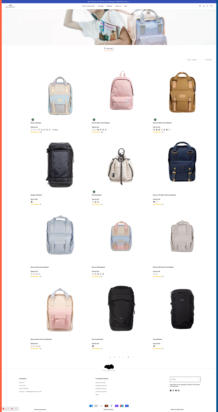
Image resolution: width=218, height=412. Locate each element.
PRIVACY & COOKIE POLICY (177, 409)
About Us (22, 382)
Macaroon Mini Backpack (98, 267)
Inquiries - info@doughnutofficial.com (30, 391)
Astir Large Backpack (97, 339)
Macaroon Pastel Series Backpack (40, 267)
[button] (207, 6)
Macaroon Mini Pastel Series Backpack (163, 267)
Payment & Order (101, 382)
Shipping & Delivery (101, 385)
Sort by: (189, 59)
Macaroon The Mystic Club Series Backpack (164, 195)
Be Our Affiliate (23, 388)
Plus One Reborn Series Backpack (101, 123)
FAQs (97, 394)
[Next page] (133, 357)
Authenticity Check (101, 391)
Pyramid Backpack (97, 195)
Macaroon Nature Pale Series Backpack (41, 339)
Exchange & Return (101, 388)
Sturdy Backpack (157, 339)
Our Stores (22, 385)
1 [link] (109, 357)
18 (128, 357)
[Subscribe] (198, 379)
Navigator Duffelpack (36, 195)
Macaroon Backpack (36, 123)
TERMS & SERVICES (108, 409)
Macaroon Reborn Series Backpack (162, 123)
